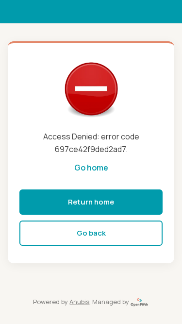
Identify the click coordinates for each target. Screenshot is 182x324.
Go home (91, 167)
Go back (91, 233)
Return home (91, 202)
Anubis (79, 301)
